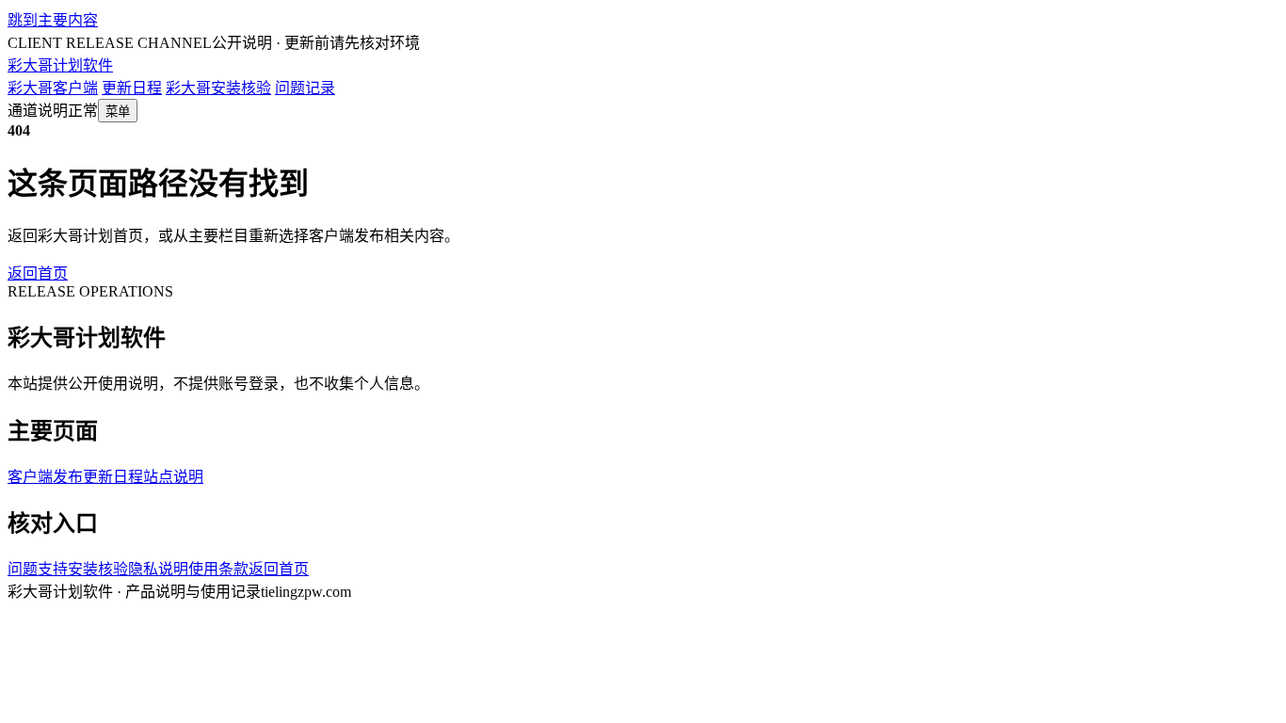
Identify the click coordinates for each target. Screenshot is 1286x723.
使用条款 (218, 569)
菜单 (117, 111)
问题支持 (38, 569)
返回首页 (38, 273)
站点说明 (173, 477)
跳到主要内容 (53, 20)
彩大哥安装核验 (218, 88)
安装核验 (98, 569)
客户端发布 (45, 477)
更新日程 (132, 88)
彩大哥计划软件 (60, 65)
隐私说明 (158, 569)
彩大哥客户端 (53, 88)
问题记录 (305, 88)
